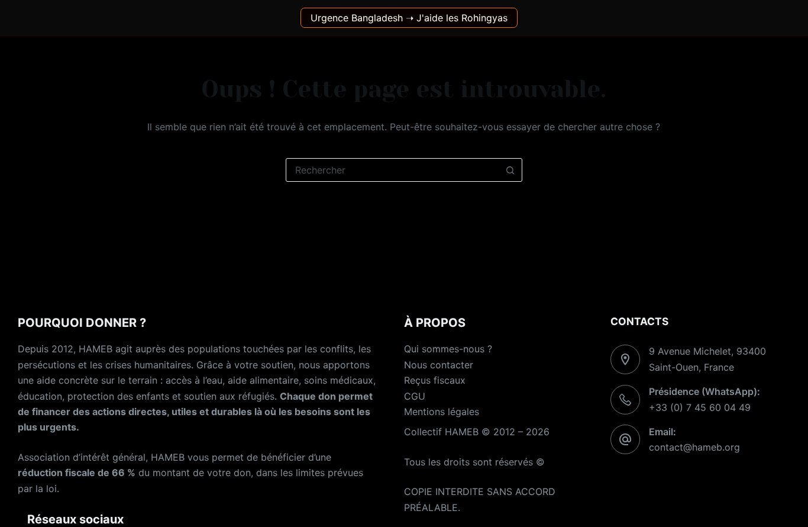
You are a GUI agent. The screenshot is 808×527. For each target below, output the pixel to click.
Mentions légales (441, 411)
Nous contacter (438, 365)
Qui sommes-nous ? (448, 349)
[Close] (798, 9)
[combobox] (392, 170)
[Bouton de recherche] (510, 170)
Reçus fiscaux (435, 380)
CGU (414, 396)
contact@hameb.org (694, 447)
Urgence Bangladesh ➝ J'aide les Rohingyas (409, 18)
